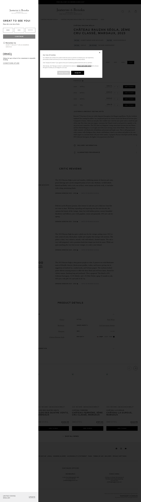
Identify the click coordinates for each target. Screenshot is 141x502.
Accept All (78, 72)
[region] (71, 64)
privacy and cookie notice (84, 66)
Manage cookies (63, 72)
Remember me (11, 43)
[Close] (100, 52)
